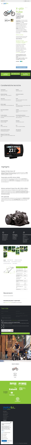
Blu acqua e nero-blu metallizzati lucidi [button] (20, 61)
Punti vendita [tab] (15, 263)
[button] (2, 3)
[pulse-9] (9, 249)
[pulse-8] (13, 247)
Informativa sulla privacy (15, 320)
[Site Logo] (5, 3)
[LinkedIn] (28, 1)
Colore (17, 61)
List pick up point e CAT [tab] (7, 263)
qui (20, 51)
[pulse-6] (21, 247)
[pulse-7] (17, 247)
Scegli (15, 377)
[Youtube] (25, 1)
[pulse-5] (26, 249)
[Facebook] (24, 1)
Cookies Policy (25, 443)
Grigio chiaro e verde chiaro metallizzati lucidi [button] (21, 61)
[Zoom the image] (13, 387)
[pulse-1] (5, 255)
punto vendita (18, 52)
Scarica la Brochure (6, 74)
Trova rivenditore (25, 74)
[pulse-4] (13, 250)
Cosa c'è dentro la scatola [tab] (16, 261)
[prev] (25, 7)
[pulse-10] (5, 249)
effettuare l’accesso (8, 302)
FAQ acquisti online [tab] (7, 261)
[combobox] (10, 422)
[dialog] (7, 432)
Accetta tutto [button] (4, 440)
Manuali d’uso (16, 73)
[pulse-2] (21, 250)
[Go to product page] (15, 369)
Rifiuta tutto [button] (10, 440)
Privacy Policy (21, 443)
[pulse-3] (17, 252)
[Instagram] (27, 1)
